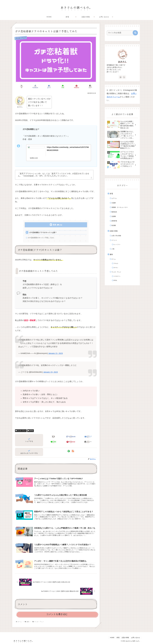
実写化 (31, 430)
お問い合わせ (135, 637)
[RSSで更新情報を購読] (73, 451)
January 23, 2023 (50, 372)
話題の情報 (125, 637)
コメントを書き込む (57, 614)
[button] (90, 86)
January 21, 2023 (55, 353)
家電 (118, 637)
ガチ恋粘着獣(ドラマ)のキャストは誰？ (43, 232)
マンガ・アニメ (21, 430)
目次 (54, 225)
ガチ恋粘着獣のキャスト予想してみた (41, 238)
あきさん (122, 61)
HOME (112, 637)
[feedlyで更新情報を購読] (68, 451)
